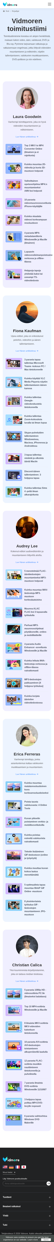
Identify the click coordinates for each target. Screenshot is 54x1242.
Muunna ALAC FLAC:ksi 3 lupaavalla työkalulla (35, 611)
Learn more (33, 1240)
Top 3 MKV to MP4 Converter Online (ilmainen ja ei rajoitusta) (33, 150)
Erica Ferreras (27, 754)
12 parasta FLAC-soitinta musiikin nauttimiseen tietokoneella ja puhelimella (33, 1067)
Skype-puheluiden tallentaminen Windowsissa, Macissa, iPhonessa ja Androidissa (36, 439)
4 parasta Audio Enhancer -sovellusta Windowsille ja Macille (35, 647)
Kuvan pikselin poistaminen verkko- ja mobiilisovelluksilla (36, 821)
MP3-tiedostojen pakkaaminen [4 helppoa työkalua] (33, 682)
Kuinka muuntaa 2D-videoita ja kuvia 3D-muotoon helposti (35, 167)
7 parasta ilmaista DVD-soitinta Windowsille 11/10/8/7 (35, 1086)
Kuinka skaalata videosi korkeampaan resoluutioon (35, 219)
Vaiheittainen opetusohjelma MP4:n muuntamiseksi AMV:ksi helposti (35, 186)
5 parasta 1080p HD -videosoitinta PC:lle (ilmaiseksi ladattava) (35, 993)
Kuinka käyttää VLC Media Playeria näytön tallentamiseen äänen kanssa (35, 383)
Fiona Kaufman (27, 331)
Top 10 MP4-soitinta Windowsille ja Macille (35, 1008)
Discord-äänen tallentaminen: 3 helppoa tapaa (32, 474)
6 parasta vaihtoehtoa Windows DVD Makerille (35, 1119)
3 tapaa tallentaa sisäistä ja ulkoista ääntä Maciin (34, 458)
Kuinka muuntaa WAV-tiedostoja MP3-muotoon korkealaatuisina (36, 595)
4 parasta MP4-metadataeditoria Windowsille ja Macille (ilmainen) (35, 238)
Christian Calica (27, 965)
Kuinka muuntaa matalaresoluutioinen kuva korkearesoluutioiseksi (36, 788)
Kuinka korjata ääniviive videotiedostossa (33, 699)
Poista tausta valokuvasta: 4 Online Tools (35, 805)
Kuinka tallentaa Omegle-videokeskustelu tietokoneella (33, 402)
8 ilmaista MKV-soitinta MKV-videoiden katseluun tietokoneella (36, 1028)
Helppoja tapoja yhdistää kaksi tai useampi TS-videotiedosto (33, 275)
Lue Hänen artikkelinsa (26, 137)
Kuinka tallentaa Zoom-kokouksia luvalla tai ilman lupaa (35, 419)
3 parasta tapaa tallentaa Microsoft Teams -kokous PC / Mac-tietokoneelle (34, 364)
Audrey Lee (27, 546)
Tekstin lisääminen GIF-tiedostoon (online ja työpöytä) (36, 854)
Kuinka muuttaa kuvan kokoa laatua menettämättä (36, 871)
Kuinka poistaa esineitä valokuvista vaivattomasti (34, 838)
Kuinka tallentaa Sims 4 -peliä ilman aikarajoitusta (35, 491)
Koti (7, 11)
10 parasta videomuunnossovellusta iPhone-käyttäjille (36, 203)
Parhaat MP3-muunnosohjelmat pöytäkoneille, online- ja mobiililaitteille (35, 630)
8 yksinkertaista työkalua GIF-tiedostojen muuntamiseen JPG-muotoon (35, 908)
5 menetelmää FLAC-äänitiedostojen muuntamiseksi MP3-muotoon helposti (35, 576)
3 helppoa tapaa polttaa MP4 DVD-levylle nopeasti (33, 1102)
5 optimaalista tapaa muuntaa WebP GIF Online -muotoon (34, 888)
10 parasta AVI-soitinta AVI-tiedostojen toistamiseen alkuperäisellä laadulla (36, 1047)
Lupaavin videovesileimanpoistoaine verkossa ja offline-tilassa (36, 257)
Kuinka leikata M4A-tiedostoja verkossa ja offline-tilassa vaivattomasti (35, 665)
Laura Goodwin (27, 117)
